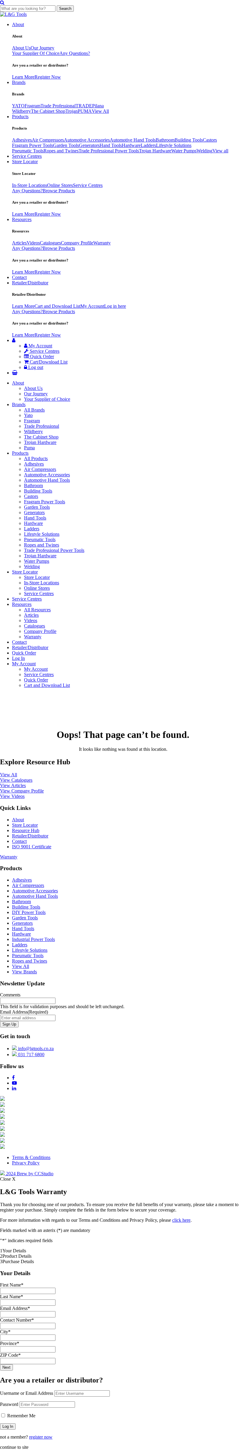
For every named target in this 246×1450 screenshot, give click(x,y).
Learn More (23, 76)
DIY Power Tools (29, 912)
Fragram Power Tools (32, 145)
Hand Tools (111, 145)
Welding (204, 150)
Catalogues (50, 242)
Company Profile (77, 242)
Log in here (115, 306)
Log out (35, 367)
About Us (21, 47)
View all (220, 150)
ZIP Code (10, 1355)
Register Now (47, 76)
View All (100, 111)
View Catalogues (16, 780)
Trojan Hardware (155, 150)
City (5, 1331)
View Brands (24, 971)
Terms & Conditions (31, 1157)
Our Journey (42, 47)
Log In (18, 658)
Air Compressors (48, 139)
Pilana (98, 105)
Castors (210, 139)
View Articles (13, 785)
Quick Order (41, 356)
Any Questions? (74, 53)
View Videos (12, 796)
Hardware (131, 145)
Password (9, 1404)
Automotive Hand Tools (133, 139)
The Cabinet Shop (48, 111)
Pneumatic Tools (28, 150)
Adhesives (22, 139)
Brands (19, 82)
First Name (11, 1284)
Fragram (32, 105)
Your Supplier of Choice (47, 399)
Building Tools (189, 139)
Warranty (102, 242)
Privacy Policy (26, 1162)
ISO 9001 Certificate (31, 846)
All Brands (34, 409)
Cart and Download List (57, 306)
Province (9, 1343)
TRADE (84, 105)
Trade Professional (58, 105)
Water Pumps (183, 150)
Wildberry (21, 111)
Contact (19, 277)
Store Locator (25, 161)
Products (20, 116)
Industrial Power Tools (33, 939)
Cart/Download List (48, 361)
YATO (18, 105)
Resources (22, 219)
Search (65, 8)
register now (40, 1437)
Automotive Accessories (87, 139)
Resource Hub (25, 830)
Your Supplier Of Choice (35, 53)
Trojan (71, 111)
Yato (28, 415)
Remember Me (20, 1415)
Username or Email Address (26, 1393)
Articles (19, 242)
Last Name (11, 1296)
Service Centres (27, 156)
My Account (92, 306)
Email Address (24, 1011)
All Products (36, 458)
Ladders (148, 145)
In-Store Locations (29, 185)
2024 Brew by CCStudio (29, 1173)
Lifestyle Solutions (173, 145)
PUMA (85, 111)
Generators (89, 145)
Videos (33, 242)
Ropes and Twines (61, 150)
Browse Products (59, 190)
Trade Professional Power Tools (109, 150)
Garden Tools (66, 145)
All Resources (37, 609)
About (18, 24)
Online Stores (60, 185)
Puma (29, 447)
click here (181, 1220)
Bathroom (165, 139)
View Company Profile (22, 790)
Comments (10, 994)
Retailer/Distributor (30, 282)
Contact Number (17, 1320)
